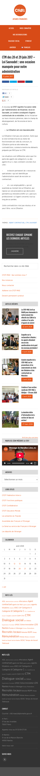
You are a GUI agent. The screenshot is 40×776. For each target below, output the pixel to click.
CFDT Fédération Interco (11, 495)
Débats (28, 621)
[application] (20, 455)
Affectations (23, 601)
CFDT (20, 10)
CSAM (19, 616)
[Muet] (31, 463)
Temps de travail (31, 640)
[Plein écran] (35, 463)
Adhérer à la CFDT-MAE (11, 291)
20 (20, 569)
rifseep (35, 632)
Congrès (8, 615)
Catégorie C (18, 611)
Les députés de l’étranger (11, 531)
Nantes (5, 628)
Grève (22, 625)
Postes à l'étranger (16, 628)
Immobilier (29, 625)
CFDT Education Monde (11, 511)
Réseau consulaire (30, 637)
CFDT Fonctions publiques (12, 500)
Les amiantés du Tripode (11, 516)
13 (19, 564)
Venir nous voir (8, 746)
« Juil (4, 587)
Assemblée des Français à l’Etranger (16, 521)
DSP (25, 620)
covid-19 (13, 616)
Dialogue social (12, 620)
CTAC (22, 616)
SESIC (22, 640)
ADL (3, 601)
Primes (25, 628)
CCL (26, 611)
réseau (22, 637)
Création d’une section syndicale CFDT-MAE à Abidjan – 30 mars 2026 (29, 390)
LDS (36, 624)
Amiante (12, 608)
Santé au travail (6, 640)
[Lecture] (5, 463)
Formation (11, 624)
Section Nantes (15, 640)
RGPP (30, 632)
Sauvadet (33, 223)
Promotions (30, 628)
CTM (27, 223)
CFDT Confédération (10, 506)
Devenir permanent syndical (13, 296)
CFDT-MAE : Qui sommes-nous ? (14, 275)
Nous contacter (8, 285)
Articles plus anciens (30, 438)
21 (25, 569)
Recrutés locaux (11, 632)
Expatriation (5, 624)
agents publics (27, 604)
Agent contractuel (17, 223)
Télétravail (5, 643)
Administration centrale (12, 601)
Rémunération (10, 636)
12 (14, 564)
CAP (20, 608)
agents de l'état (17, 604)
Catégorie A (27, 608)
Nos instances (7, 280)
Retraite (24, 632)
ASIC (16, 608)
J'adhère (15, 251)
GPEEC (17, 625)
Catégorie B (7, 611)
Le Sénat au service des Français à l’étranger (19, 526)
